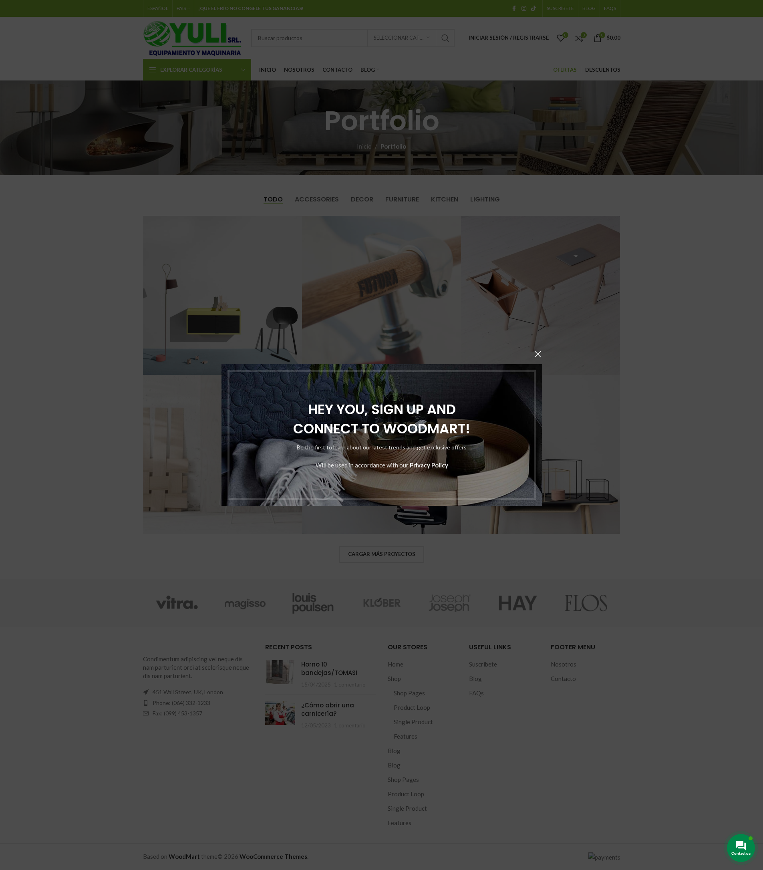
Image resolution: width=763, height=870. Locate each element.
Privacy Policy (428, 465)
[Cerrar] (538, 354)
